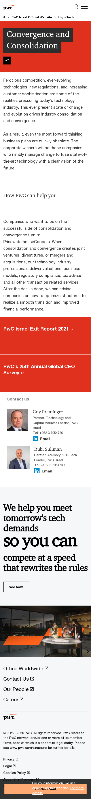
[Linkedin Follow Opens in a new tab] (35, 438)
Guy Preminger (48, 412)
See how (16, 587)
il (4, 17)
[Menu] (84, 7)
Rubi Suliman (48, 449)
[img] (7, 60)
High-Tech (66, 17)
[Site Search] (76, 6)
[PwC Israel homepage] (8, 6)
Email (45, 439)
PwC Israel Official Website (31, 17)
